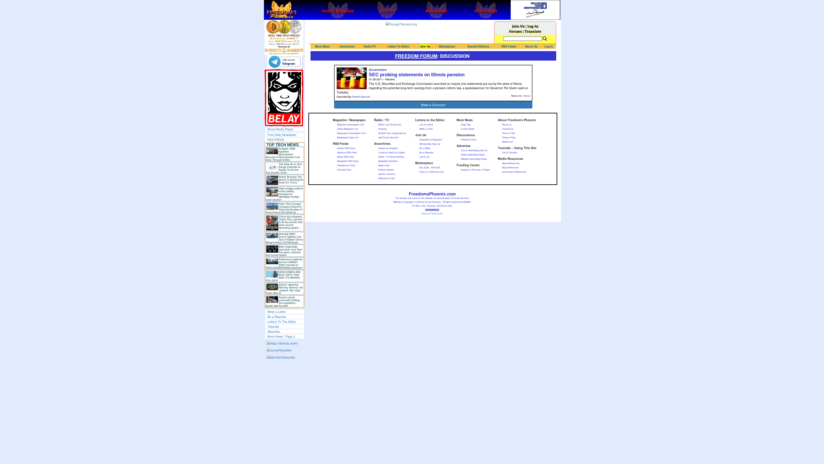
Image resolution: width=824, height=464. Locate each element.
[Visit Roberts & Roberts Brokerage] (284, 26)
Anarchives (347, 46)
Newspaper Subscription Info (351, 133)
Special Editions (478, 46)
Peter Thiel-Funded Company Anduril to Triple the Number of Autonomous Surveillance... (284, 208)
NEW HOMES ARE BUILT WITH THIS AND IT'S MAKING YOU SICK (283, 276)
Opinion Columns (386, 174)
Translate (533, 31)
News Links (383, 165)
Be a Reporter (276, 316)
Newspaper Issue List (347, 137)
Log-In (532, 26)
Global (526, 95)
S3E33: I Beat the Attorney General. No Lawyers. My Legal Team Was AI (284, 289)
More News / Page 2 (281, 336)
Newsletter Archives (388, 161)
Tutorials (273, 326)
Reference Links (386, 178)
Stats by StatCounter (432, 213)
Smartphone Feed (346, 165)
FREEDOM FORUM (416, 55)
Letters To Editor (398, 46)
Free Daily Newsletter (282, 135)
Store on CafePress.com (432, 171)
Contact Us (507, 128)
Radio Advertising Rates (473, 154)
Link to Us (424, 156)
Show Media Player (280, 129)
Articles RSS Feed (346, 148)
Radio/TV (370, 46)
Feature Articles (386, 169)
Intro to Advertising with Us (474, 150)
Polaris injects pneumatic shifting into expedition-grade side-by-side (283, 301)
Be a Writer (425, 148)
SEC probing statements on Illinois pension (417, 74)
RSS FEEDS (275, 139)
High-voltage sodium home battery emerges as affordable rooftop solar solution (284, 193)
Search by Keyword (388, 148)
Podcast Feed (344, 169)
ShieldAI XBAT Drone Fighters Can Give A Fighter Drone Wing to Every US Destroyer (284, 238)
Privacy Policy (509, 137)
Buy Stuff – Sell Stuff (430, 167)
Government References (514, 171)
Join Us (425, 46)
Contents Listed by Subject (391, 152)
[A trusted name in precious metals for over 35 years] (284, 50)
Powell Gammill (361, 96)
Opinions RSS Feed (347, 152)
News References (511, 163)
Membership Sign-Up (430, 143)
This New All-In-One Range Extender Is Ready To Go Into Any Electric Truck (284, 168)
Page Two (466, 124)
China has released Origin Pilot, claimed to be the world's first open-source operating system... (290, 222)
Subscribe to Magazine (431, 139)
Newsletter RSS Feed (347, 161)
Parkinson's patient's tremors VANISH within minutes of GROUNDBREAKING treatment (284, 263)
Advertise (273, 331)
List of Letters (426, 124)
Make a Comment (433, 105)
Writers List (507, 141)
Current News (467, 128)
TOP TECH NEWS (283, 144)
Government (378, 69)
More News (322, 46)
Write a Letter (276, 312)
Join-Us (518, 26)
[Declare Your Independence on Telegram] (284, 62)
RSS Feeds (508, 46)
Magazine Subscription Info (350, 124)
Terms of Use (508, 133)
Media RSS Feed (345, 156)
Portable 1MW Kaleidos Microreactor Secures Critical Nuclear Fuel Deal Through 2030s (283, 154)
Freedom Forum (469, 139)
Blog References (510, 167)
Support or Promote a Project (475, 169)
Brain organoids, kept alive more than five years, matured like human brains (284, 251)
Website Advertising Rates (474, 158)
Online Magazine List (347, 128)
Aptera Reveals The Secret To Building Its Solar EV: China (291, 179)
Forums (515, 31)
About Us (531, 46)
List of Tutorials (509, 152)
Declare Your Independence (392, 133)
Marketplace (447, 46)
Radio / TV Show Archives (391, 156)
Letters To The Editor (281, 321)
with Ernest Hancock (388, 137)
